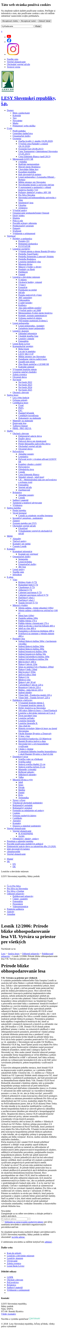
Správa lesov (12, 395)
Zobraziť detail (44, 21)
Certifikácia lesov (20, 402)
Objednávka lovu (26, 469)
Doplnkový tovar (20, 756)
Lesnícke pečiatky (26, 718)
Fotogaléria (23, 341)
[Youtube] (9, 37)
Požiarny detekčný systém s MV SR (34, 192)
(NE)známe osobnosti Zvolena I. (33, 320)
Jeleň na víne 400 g (27, 628)
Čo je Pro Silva (14, 886)
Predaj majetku (19, 510)
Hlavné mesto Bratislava (29, 167)
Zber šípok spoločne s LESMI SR (33, 364)
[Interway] (34, 1319)
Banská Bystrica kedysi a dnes (32, 741)
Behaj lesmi (23, 349)
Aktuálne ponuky (26, 454)
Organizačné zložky (22, 136)
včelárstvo (22, 208)
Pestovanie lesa (19, 423)
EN (14, 864)
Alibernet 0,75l (25, 590)
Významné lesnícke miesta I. (31, 703)
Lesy (3, 953)
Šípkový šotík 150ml (27, 669)
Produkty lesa (19, 638)
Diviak (21, 787)
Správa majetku (14, 508)
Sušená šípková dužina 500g (31, 646)
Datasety (16, 228)
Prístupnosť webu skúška (24, 126)
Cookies (16, 813)
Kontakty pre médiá (22, 544)
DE (14, 866)
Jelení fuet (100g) (26, 615)
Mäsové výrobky (20, 605)
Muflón (21, 790)
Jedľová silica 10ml (27, 674)
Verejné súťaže (25, 487)
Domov (10, 110)
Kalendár (17, 115)
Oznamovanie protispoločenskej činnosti (31, 213)
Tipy (15, 118)
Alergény (17, 821)
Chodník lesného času (28, 336)
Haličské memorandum (28, 164)
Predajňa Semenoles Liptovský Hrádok (36, 256)
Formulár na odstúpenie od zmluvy (28, 810)
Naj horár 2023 (25, 385)
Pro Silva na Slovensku (17, 888)
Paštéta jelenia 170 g (27, 620)
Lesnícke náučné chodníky (25, 372)
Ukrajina (22, 205)
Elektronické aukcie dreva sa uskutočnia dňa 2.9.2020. (31, 846)
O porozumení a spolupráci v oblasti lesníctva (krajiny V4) (34, 188)
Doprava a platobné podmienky (27, 826)
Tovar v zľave (19, 800)
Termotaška (23, 797)
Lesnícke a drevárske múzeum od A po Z (36, 713)
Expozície (22, 287)
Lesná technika (25, 561)
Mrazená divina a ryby (23, 779)
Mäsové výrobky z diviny (30, 267)
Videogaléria (24, 300)
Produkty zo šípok (26, 269)
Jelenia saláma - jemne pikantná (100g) (35, 608)
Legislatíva (23, 456)
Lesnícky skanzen (21, 331)
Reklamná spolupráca (28, 243)
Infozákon (17, 574)
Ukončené (23, 528)
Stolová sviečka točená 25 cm (31, 767)
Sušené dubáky (25, 692)
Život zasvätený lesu (27, 715)
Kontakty (11, 549)
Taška (21, 777)
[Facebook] (9, 42)
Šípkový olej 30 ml (27, 682)
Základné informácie (27, 333)
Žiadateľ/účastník (26, 413)
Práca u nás (18, 220)
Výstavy (22, 285)
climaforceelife (13, 851)
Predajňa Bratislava (27, 259)
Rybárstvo (17, 492)
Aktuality (17, 538)
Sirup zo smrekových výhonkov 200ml (36, 667)
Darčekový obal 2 (26, 600)
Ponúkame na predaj (27, 290)
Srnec (20, 785)
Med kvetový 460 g (27, 662)
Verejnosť (11, 236)
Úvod (20, 405)
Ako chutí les (24, 726)
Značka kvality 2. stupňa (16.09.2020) (35, 141)
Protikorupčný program (23, 226)
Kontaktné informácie (22, 551)
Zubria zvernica (20, 374)
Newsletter (17, 120)
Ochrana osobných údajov (30, 318)
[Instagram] (13, 54)
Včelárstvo (17, 505)
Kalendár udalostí (26, 367)
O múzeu (22, 279)
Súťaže (21, 292)
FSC (20, 410)
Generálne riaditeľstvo (23, 133)
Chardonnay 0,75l (26, 587)
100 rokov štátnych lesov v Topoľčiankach (37, 710)
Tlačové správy (19, 541)
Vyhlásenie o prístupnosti (24, 233)
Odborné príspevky (15, 893)
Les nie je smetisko (27, 351)
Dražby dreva (24, 438)
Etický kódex (19, 215)
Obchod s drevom (21, 392)
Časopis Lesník (19, 546)
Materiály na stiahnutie (23, 420)
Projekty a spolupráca (22, 238)
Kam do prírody (14, 1253)
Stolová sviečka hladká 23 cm (31, 764)
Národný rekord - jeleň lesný (31, 477)
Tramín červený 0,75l (28, 603)
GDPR (10, 1277)
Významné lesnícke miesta (25, 369)
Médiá (10, 536)
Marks (15, 123)
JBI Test (22, 567)
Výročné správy (20, 210)
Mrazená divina (25, 264)
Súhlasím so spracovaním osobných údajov (24, 1222)
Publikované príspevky (23, 896)
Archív (21, 836)
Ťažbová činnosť (20, 426)
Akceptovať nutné (28, 21)
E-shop (10, 577)
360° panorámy (25, 297)
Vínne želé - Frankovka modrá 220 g (35, 695)
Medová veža (24, 679)
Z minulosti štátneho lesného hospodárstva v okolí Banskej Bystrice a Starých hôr (37, 752)
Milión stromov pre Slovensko (32, 182)
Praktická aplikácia (15, 909)
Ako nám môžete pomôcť (30, 308)
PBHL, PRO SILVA (22, 428)
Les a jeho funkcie (21, 397)
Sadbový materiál (20, 500)
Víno (15, 579)
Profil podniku (19, 131)
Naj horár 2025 (25, 390)
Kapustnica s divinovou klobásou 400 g (36, 631)
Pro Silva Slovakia (26, 195)
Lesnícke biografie (26, 720)
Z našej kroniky (25, 302)
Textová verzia (13, 67)
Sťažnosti (17, 231)
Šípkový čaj (23, 677)
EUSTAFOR (24, 246)
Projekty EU (24, 241)
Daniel (21, 792)
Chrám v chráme (25, 749)
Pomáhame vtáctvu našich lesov (32, 359)
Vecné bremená (19, 513)
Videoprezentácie (20, 906)
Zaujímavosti (24, 490)
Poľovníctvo (18, 451)
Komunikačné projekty (23, 346)
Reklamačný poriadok (23, 805)
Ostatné (21, 274)
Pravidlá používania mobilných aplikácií (25, 844)
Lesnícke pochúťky (21, 249)
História (16, 218)
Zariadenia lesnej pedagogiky (31, 328)
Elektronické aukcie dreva (30, 436)
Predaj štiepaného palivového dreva (34, 444)
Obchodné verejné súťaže (18, 64)
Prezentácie (18, 904)
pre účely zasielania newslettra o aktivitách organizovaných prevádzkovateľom (26, 1224)
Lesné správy (19, 569)
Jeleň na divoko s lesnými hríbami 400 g (36, 626)
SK (8, 861)
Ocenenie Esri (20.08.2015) (30, 149)
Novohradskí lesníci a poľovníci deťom (36, 185)
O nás (9, 128)
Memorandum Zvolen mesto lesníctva (35, 313)
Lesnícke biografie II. (28, 723)
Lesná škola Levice (21, 344)
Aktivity (10, 911)
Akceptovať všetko (10, 21)
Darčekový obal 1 (26, 597)
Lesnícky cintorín (26, 338)
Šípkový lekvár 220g (27, 664)
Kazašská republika (27, 172)
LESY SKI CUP (26, 354)
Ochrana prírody (20, 400)
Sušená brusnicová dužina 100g (32, 651)
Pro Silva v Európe (15, 891)
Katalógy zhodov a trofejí (29, 464)
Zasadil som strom (26, 361)
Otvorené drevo (20, 377)
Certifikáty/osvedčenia (28, 415)
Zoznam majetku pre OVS (25, 523)
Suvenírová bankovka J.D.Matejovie (34, 738)
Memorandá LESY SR (23, 159)
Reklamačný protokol (22, 808)
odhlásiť (48, 1242)
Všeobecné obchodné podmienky (28, 803)
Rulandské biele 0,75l (28, 585)
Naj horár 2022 (25, 382)
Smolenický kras (25, 202)
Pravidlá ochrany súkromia (25, 223)
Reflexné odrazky (26, 772)
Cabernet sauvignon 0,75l (30, 592)
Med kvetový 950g (27, 672)
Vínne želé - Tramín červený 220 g (34, 697)
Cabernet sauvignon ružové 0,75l (33, 595)
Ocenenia (17, 138)
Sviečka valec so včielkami (30, 759)
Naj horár (17, 379)
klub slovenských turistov (29, 174)
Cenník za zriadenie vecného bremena (35, 515)
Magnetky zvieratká (27, 769)
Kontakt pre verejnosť (28, 554)
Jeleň (20, 782)
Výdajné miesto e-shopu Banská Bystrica (37, 251)
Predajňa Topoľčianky (28, 254)
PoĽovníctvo (13, 1282)
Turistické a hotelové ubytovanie (27, 503)
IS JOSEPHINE (25, 833)
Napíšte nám (12, 59)
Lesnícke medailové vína (29, 261)
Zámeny (16, 520)
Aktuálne (11, 914)
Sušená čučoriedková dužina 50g (33, 659)
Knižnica (22, 305)
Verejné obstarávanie (16, 62)
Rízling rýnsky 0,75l (27, 582)
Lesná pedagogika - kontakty (31, 326)
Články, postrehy (20, 899)
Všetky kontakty (8, 1314)
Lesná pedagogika (21, 323)
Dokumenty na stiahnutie (29, 418)
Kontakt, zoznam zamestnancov (32, 315)
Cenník (21, 472)
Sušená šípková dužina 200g (31, 649)
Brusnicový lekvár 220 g (29, 687)
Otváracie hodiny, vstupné (30, 282)
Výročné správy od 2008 (29, 310)
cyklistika (22, 161)
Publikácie (23, 272)
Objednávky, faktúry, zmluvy (26, 838)
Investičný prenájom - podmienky (28, 518)
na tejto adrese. (18, 1237)
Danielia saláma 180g (28, 618)
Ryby (20, 795)
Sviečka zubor (24, 762)
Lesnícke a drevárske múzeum (26, 277)
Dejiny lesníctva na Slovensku (32, 708)
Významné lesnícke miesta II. (31, 705)
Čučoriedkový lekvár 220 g (30, 685)
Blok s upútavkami (21, 113)
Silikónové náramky (27, 774)
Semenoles (23, 559)
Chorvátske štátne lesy (28, 169)
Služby (10, 431)
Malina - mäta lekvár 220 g (30, 690)
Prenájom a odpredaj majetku (20, 841)
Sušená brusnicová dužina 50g (32, 654)
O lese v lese (24, 736)
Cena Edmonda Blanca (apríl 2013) (34, 156)
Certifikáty (17, 818)
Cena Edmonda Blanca (28, 474)
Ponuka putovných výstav (30, 295)
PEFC (21, 408)
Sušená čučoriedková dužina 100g (33, 656)
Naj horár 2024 (25, 387)
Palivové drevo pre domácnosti (32, 441)
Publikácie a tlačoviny (23, 700)
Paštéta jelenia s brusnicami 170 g (33, 623)
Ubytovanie (12, 1261)
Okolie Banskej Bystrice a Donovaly (35, 733)
